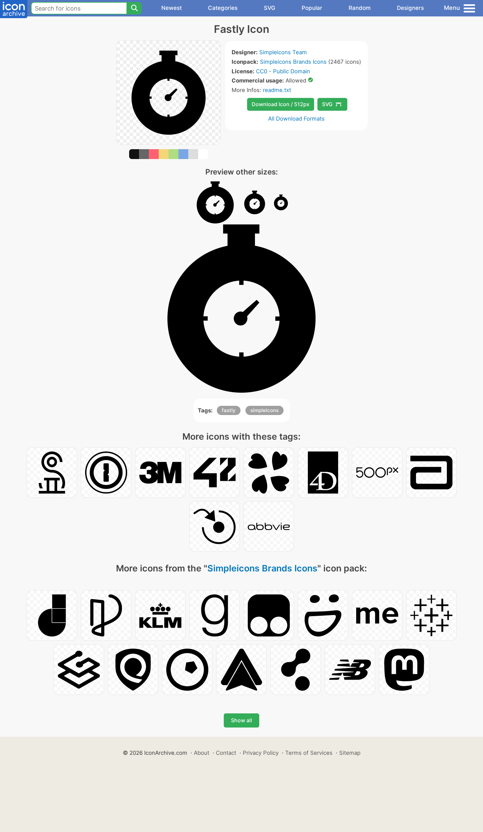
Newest (171, 8)
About (201, 753)
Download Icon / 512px (281, 104)
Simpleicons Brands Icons (293, 61)
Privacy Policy (261, 753)
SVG (269, 8)
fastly (229, 410)
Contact (226, 753)
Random (360, 8)
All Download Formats (296, 118)
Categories (223, 8)
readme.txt (277, 90)
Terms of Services (309, 753)
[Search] (134, 8)
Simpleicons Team (283, 52)
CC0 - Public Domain (283, 71)
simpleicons (264, 410)
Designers (410, 8)
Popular (312, 8)
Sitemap (349, 753)
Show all (241, 720)
